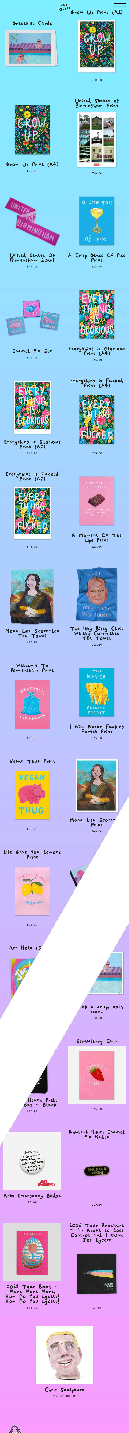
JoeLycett (64, 7)
